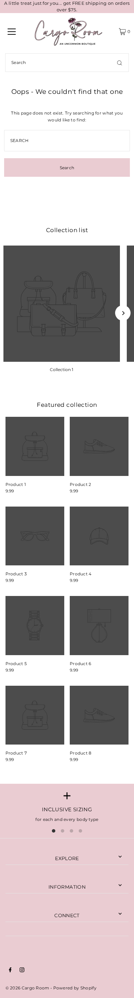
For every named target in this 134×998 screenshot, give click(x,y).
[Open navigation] (11, 31)
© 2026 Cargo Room (27, 987)
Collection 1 (61, 369)
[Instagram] (22, 970)
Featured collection (67, 404)
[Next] (123, 313)
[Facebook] (10, 970)
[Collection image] (61, 304)
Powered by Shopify (75, 987)
